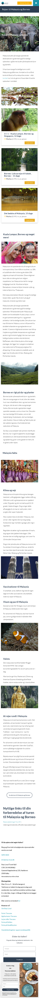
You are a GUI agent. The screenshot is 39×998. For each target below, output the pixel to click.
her (19, 901)
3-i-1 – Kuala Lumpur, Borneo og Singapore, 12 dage (19, 135)
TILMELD (19, 960)
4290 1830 (5, 855)
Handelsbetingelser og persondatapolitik (15, 930)
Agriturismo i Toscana (9, 916)
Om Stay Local (6, 908)
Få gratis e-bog (10, 989)
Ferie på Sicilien (6, 922)
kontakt (5, 78)
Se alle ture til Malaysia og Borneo (19, 795)
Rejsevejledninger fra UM (12, 822)
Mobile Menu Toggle (36, 3)
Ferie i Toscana (6, 913)
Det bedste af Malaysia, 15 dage (18, 213)
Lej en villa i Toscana (8, 919)
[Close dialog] (37, 964)
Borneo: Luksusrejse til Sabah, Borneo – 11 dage (17, 174)
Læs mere (29, 143)
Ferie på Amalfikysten (9, 925)
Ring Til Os (24, 3)
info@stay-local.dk (7, 860)
